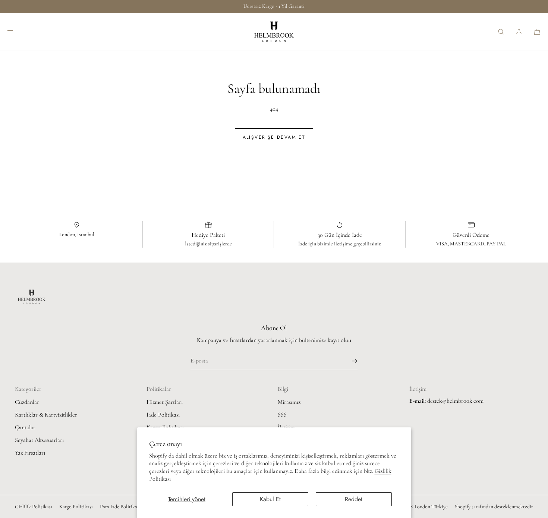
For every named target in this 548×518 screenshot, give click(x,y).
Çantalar (25, 427)
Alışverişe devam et (274, 137)
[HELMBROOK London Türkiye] (274, 31)
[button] (501, 31)
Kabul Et (270, 499)
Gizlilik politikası (33, 506)
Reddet (353, 499)
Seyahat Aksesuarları (39, 440)
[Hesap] (519, 31)
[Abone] (348, 361)
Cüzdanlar (27, 402)
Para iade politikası (120, 506)
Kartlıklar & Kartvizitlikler (46, 414)
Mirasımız (289, 402)
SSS (282, 414)
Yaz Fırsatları (30, 452)
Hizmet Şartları (165, 402)
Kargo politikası (76, 506)
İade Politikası (163, 414)
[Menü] (16, 31)
